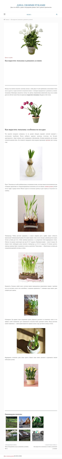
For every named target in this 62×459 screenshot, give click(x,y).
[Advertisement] (31, 74)
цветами (48, 140)
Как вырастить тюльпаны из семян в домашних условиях (45, 447)
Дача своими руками (31, 5)
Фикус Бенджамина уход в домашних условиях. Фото (17, 447)
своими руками (49, 186)
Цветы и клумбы (8, 57)
